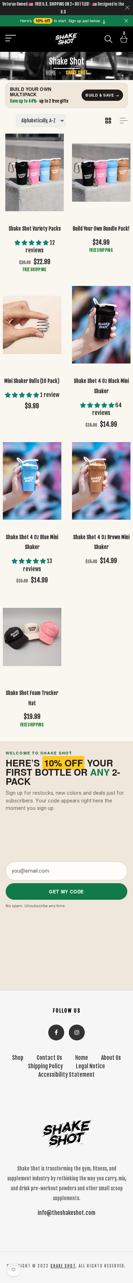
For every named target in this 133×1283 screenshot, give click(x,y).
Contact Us (49, 1057)
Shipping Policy (45, 1066)
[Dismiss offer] (126, 21)
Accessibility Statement (66, 1074)
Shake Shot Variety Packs (35, 229)
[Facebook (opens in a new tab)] (56, 1032)
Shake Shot (63, 1266)
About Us (111, 1057)
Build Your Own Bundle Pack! (101, 229)
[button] (127, 8)
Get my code (66, 891)
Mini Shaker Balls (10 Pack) (32, 381)
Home (51, 72)
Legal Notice (90, 1066)
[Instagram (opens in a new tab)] (77, 1032)
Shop (17, 1057)
